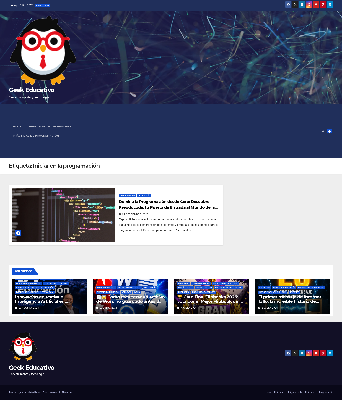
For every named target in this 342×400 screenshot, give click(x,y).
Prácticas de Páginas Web (50, 126)
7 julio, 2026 (189, 308)
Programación (127, 195)
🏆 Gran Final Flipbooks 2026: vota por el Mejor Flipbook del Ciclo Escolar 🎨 (208, 301)
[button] (323, 131)
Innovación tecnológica (28, 283)
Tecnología (144, 195)
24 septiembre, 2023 (135, 214)
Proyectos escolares (203, 292)
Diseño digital (185, 288)
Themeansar (68, 392)
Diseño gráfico (204, 288)
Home (17, 126)
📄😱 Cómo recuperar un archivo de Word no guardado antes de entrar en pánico (130, 301)
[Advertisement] (206, 131)
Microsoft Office (106, 288)
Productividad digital (129, 288)
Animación (183, 283)
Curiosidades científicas (311, 288)
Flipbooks (183, 292)
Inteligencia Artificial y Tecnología (34, 292)
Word (137, 292)
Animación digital (200, 283)
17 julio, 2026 (108, 308)
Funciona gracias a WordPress (25, 392)
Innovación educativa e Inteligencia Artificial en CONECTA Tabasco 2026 (40, 301)
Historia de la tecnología (272, 292)
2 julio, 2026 (270, 308)
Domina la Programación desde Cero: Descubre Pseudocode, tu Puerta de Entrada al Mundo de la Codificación (167, 207)
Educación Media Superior (228, 288)
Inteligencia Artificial (56, 283)
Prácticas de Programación (36, 135)
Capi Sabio (264, 288)
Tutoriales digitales (108, 292)
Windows (126, 292)
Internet (294, 292)
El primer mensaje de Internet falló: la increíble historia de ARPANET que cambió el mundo (292, 301)
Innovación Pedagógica (53, 279)
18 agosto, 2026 (29, 308)
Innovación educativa (27, 279)
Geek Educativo (31, 90)
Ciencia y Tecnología (284, 288)
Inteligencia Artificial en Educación (34, 288)
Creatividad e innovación (225, 283)
